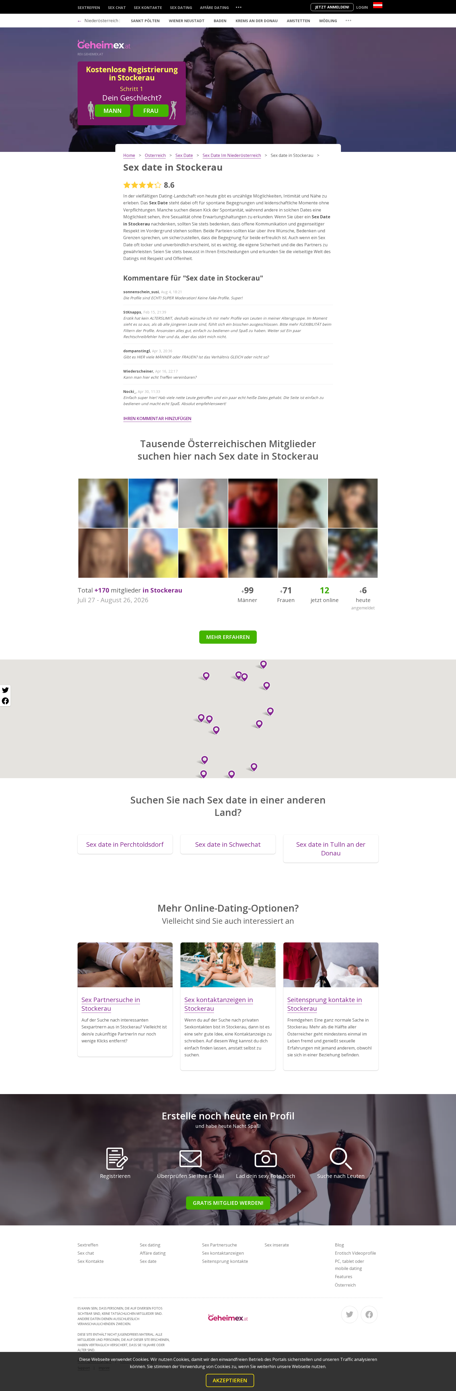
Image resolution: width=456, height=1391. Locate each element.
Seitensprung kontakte (225, 1261)
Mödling (328, 20)
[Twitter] (349, 1314)
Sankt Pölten (145, 20)
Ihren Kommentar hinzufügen (157, 418)
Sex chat (117, 7)
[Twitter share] (5, 690)
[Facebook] (369, 1314)
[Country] (377, 5)
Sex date (148, 1261)
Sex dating (181, 7)
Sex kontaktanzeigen (223, 1253)
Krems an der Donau (257, 20)
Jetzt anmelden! (332, 6)
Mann (112, 110)
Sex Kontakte (148, 7)
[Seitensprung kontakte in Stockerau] (330, 964)
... (238, 7)
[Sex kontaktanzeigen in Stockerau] (228, 964)
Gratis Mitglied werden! (228, 1202)
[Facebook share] (5, 701)
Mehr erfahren (228, 637)
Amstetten (298, 20)
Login (362, 7)
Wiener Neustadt (187, 20)
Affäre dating (214, 7)
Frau (151, 110)
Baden (220, 20)
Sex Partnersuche (219, 1245)
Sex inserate (277, 1245)
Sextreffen (89, 7)
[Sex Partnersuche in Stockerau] (125, 964)
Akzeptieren (230, 1380)
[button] (264, 686)
